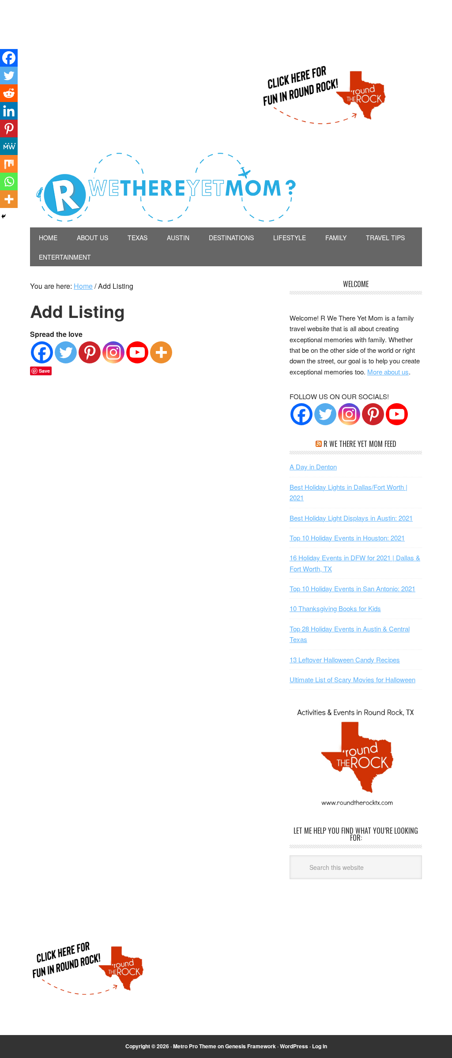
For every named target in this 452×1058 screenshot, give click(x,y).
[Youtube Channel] (397, 414)
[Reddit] (9, 93)
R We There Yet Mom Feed (360, 443)
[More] (161, 352)
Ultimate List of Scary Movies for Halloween (352, 679)
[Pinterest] (90, 352)
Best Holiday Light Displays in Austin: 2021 (351, 517)
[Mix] (9, 164)
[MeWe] (9, 146)
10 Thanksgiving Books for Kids (335, 608)
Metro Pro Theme (194, 1046)
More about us (388, 371)
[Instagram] (113, 352)
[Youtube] (137, 352)
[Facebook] (42, 352)
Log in (319, 1046)
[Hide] (3, 216)
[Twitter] (66, 352)
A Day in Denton (313, 466)
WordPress (294, 1046)
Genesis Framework (250, 1046)
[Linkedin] (9, 111)
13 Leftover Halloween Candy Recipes (345, 659)
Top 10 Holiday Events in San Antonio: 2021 (352, 588)
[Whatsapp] (9, 181)
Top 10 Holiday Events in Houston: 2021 (347, 537)
